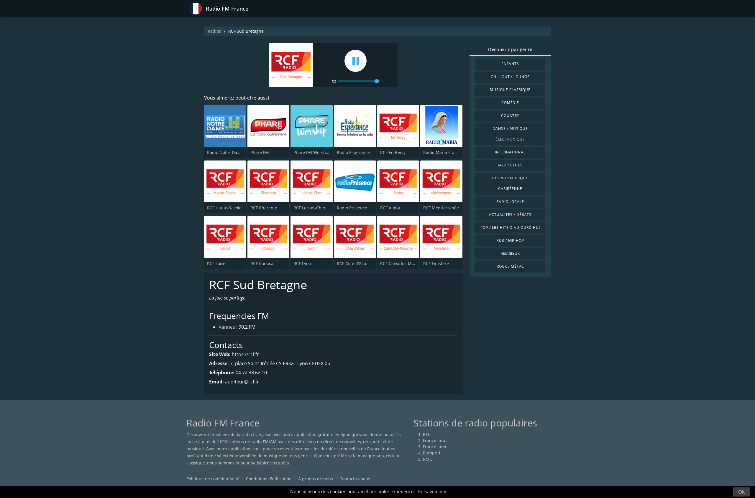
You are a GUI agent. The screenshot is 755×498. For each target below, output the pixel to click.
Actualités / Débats (510, 214)
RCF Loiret (217, 263)
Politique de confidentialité (212, 479)
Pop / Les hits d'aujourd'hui (510, 227)
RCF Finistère (436, 263)
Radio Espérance (353, 152)
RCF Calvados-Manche (402, 263)
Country (510, 115)
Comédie (510, 102)
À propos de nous (315, 479)
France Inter (435, 446)
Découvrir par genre (510, 49)
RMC (427, 459)
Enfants (510, 63)
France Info (434, 440)
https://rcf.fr (245, 354)
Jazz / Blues (510, 165)
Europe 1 (432, 453)
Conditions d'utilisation (269, 479)
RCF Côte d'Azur (352, 263)
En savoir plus (432, 491)
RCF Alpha (390, 208)
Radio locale (510, 201)
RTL (426, 434)
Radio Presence (352, 208)
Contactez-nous (354, 479)
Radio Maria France (442, 152)
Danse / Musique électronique (510, 134)
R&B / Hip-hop (510, 240)
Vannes (227, 327)
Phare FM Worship (311, 152)
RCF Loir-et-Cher (309, 208)
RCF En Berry (393, 152)
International (510, 152)
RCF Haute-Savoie (224, 208)
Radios (214, 31)
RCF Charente (263, 208)
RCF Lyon (302, 263)
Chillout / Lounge (510, 76)
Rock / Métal (510, 266)
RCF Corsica (261, 263)
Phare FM (259, 152)
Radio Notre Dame (225, 152)
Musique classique (510, 89)
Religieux (510, 253)
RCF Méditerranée (441, 208)
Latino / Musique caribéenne (510, 183)
